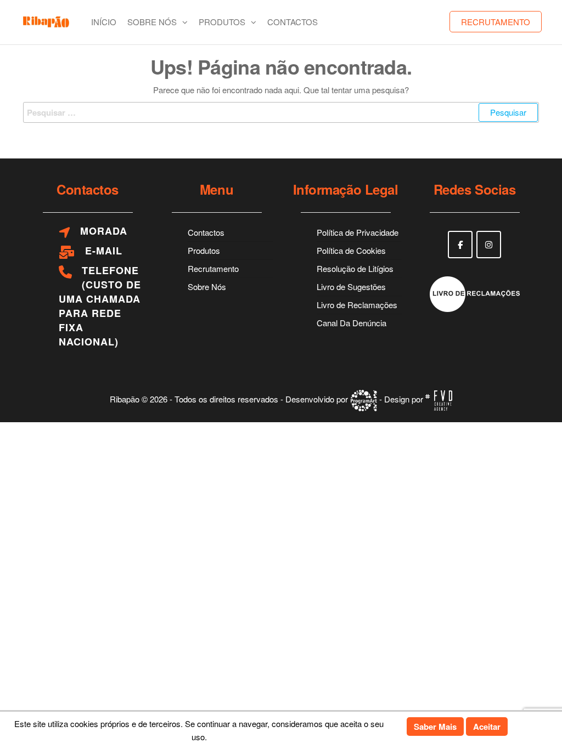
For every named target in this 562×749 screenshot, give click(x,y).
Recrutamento (495, 21)
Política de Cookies (351, 250)
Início (103, 21)
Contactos (292, 21)
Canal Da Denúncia (351, 322)
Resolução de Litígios (355, 268)
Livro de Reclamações (357, 304)
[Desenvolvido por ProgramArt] (363, 399)
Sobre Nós (152, 21)
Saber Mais (435, 726)
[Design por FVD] (438, 399)
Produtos (222, 21)
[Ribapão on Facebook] (460, 244)
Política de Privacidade (357, 232)
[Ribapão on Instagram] (488, 244)
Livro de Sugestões (351, 286)
